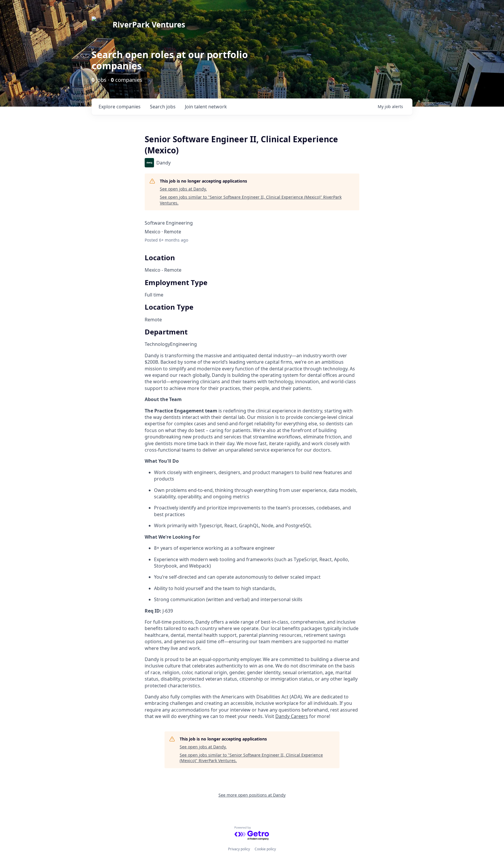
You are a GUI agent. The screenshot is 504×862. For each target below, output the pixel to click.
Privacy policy (239, 849)
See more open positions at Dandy (252, 795)
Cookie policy (265, 849)
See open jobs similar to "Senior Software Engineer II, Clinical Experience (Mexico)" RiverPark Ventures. (251, 200)
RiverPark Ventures (149, 24)
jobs (163, 106)
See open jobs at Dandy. (183, 189)
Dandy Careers (291, 716)
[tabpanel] (252, 536)
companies (120, 106)
